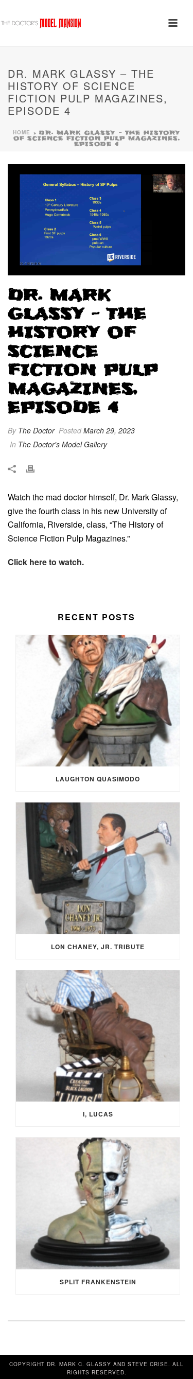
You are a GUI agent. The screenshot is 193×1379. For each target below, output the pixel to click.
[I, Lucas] (98, 1036)
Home (21, 132)
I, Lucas (98, 1114)
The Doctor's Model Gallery (62, 444)
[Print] (35, 469)
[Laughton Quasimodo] (98, 701)
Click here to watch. (46, 562)
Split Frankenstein (98, 1281)
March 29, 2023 (109, 430)
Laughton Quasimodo (98, 778)
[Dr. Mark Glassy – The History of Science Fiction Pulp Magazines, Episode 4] (96, 219)
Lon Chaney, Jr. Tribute (98, 946)
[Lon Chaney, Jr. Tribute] (98, 868)
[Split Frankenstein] (98, 1203)
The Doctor (36, 430)
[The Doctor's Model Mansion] (41, 23)
